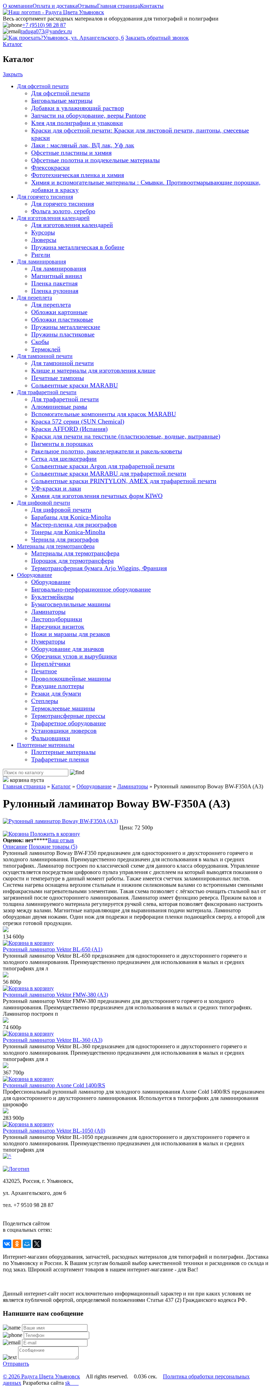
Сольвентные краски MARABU (74, 385)
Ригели (40, 254)
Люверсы (43, 239)
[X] (37, 1244)
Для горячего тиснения (45, 197)
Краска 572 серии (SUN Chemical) (77, 421)
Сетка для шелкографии (64, 458)
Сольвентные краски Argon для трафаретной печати (103, 466)
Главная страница (118, 6)
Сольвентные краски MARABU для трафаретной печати (108, 473)
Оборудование (34, 575)
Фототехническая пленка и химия (77, 174)
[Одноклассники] (17, 1244)
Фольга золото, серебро (63, 211)
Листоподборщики (56, 619)
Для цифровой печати (43, 503)
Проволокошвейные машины (71, 678)
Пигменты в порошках (62, 443)
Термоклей (46, 349)
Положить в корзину (54, 834)
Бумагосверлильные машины (70, 604)
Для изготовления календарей (53, 218)
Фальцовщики (50, 738)
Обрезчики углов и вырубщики (74, 656)
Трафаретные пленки (60, 759)
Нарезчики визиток (57, 626)
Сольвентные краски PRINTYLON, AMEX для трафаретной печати (123, 480)
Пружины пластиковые (63, 334)
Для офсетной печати (43, 86)
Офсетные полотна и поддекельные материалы (95, 160)
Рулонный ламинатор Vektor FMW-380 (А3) (55, 995)
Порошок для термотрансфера (72, 560)
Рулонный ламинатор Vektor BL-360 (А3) (52, 1040)
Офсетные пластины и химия (71, 152)
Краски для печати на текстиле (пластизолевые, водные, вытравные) (125, 436)
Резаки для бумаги (56, 693)
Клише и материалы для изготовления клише (93, 370)
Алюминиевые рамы (59, 406)
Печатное (44, 671)
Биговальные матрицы (61, 100)
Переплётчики (50, 663)
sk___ (72, 1383)
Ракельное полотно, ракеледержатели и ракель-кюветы (106, 451)
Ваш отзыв (61, 840)
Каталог (12, 44)
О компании (18, 6)
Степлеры (44, 700)
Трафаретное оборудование (68, 723)
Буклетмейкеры (52, 596)
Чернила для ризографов (65, 539)
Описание (15, 847)
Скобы (40, 341)
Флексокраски (50, 167)
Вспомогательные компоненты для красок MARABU (103, 414)
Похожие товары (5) (53, 847)
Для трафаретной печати (46, 392)
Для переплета (34, 298)
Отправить (16, 1364)
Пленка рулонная (54, 290)
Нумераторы (48, 641)
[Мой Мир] (27, 1244)
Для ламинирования (41, 262)
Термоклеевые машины (63, 708)
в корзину (41, 943)
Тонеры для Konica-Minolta (68, 531)
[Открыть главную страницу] (53, 12)
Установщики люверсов (64, 730)
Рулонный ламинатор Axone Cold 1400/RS (54, 1085)
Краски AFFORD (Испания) (69, 428)
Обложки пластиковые (62, 319)
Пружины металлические (65, 326)
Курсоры (43, 232)
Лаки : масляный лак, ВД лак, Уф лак (82, 145)
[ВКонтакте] (7, 1244)
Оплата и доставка (55, 6)
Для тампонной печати (45, 356)
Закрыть (13, 74)
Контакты (152, 6)
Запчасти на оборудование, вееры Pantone (88, 115)
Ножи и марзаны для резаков (70, 633)
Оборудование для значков (67, 648)
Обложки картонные (59, 312)
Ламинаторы (48, 611)
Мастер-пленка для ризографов (74, 524)
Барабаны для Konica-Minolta (71, 517)
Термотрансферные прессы (68, 715)
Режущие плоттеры (57, 686)
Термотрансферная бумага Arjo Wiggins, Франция (99, 568)
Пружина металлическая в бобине (77, 247)
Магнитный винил (56, 275)
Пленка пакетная (54, 283)
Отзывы (87, 6)
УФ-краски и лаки (56, 488)
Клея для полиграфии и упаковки (77, 122)
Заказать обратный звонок (157, 38)
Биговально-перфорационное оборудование (91, 589)
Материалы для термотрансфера (56, 546)
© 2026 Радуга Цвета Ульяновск (41, 1376)
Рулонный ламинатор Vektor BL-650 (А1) (52, 949)
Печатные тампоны (57, 377)
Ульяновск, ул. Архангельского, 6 (83, 38)
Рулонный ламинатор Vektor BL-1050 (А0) (54, 1131)
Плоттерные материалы (45, 745)
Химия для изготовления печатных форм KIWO (97, 495)
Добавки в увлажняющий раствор (77, 108)
